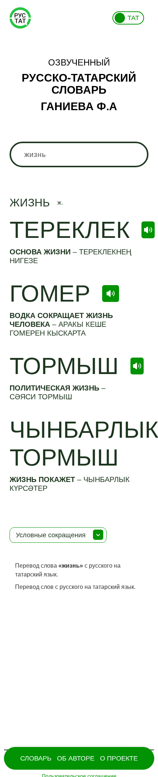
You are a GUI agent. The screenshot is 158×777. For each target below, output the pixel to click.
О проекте (119, 758)
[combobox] (79, 154)
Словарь (35, 758)
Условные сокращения (51, 535)
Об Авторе (75, 758)
